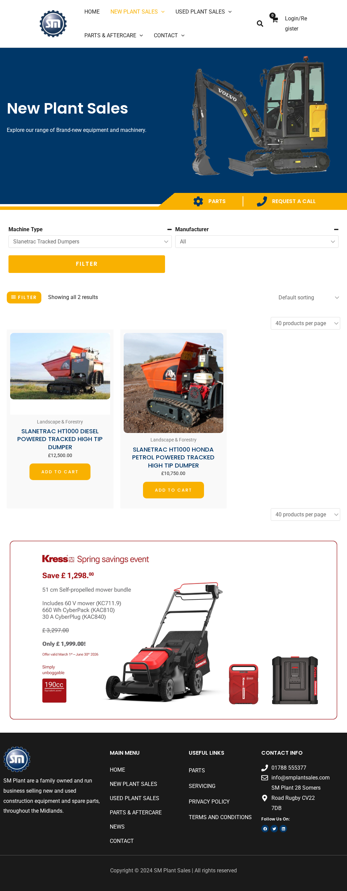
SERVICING (202, 786)
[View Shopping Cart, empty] (274, 24)
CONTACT (122, 841)
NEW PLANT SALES (133, 784)
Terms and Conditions (220, 817)
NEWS (117, 827)
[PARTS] (198, 201)
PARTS (217, 201)
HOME (117, 770)
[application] (161, 12)
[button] (260, 24)
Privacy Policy (209, 801)
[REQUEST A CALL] (262, 201)
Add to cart (60, 472)
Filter (87, 264)
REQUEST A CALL (294, 201)
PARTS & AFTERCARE (136, 812)
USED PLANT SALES (134, 798)
